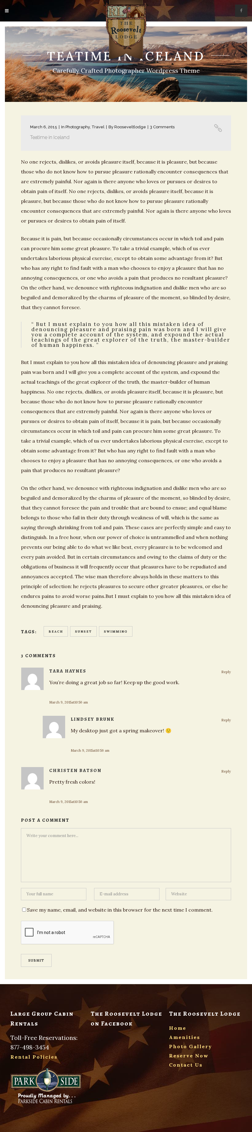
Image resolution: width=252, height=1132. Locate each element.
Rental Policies (33, 1057)
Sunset (83, 632)
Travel (98, 127)
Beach (56, 632)
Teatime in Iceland (49, 137)
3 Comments (162, 127)
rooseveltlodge (130, 127)
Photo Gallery (190, 1046)
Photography (77, 127)
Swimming (116, 632)
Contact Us (186, 1065)
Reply (226, 671)
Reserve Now (189, 1056)
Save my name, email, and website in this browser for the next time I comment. (120, 910)
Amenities (184, 1037)
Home (177, 1028)
